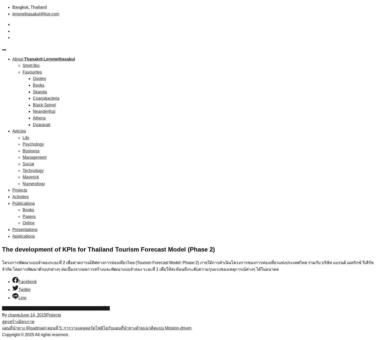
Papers (29, 216)
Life (26, 138)
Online (29, 223)
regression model (56, 308)
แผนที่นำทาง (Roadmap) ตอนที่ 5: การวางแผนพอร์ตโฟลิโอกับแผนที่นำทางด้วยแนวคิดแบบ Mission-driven (97, 328)
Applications (23, 236)
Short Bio (31, 65)
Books (38, 85)
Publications (23, 203)
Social (28, 164)
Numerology (34, 184)
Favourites (32, 72)
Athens (39, 118)
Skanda (40, 92)
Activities (20, 197)
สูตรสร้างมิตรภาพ (18, 321)
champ (14, 315)
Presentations (24, 229)
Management (34, 157)
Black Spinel (44, 105)
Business (31, 151)
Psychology (33, 144)
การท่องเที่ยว (98, 308)
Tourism (79, 308)
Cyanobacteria (46, 98)
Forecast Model (26, 308)
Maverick (31, 177)
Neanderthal (44, 111)
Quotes (39, 78)
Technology (33, 170)
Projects (19, 190)
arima (7, 308)
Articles (19, 131)
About (43, 59)
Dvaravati (41, 125)
